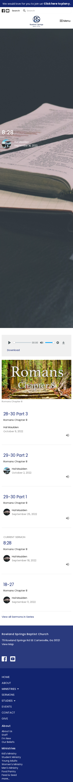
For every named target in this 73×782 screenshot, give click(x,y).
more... (6, 778)
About (6, 683)
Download (13, 350)
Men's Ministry (10, 768)
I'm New (6, 738)
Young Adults (9, 760)
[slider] (22, 342)
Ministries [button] (9, 689)
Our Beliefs (8, 742)
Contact (8, 713)
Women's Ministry (12, 764)
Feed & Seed (9, 775)
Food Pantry (9, 771)
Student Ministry (11, 757)
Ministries (9, 748)
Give (5, 719)
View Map (8, 644)
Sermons (8, 695)
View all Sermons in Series (18, 617)
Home (6, 677)
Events (7, 707)
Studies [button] (7, 701)
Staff (5, 735)
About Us (7, 731)
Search (16, 10)
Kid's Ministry (9, 753)
